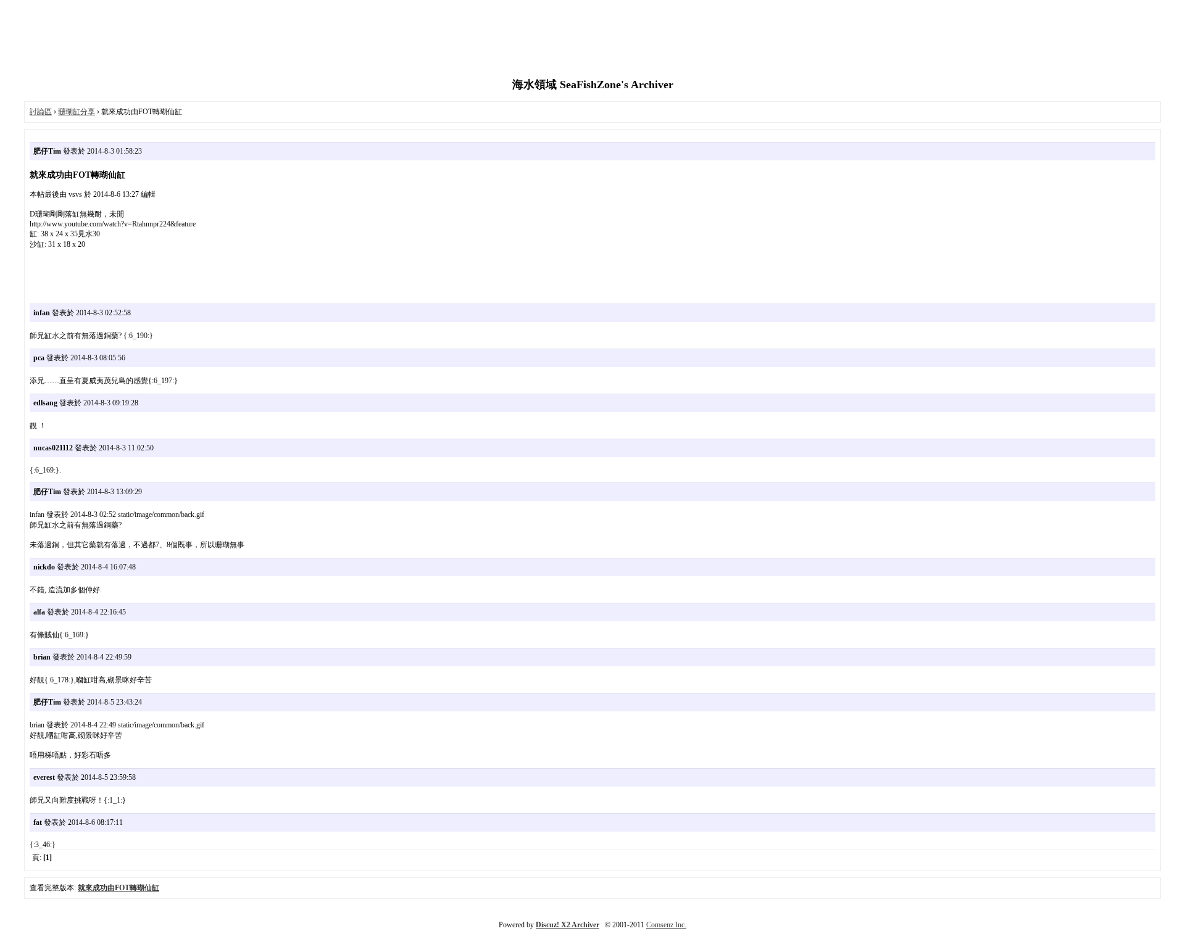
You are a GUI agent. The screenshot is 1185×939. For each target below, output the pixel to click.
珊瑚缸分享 (76, 111)
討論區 (41, 111)
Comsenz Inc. (666, 924)
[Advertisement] (592, 40)
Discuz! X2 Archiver (567, 924)
